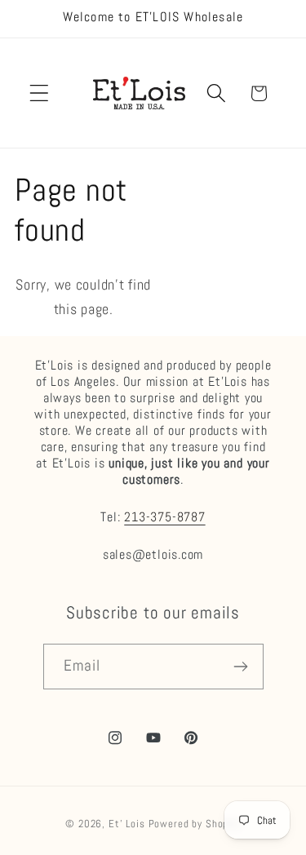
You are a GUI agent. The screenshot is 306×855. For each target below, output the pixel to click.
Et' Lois (127, 824)
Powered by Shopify (195, 824)
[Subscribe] (241, 666)
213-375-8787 (164, 517)
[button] (39, 93)
